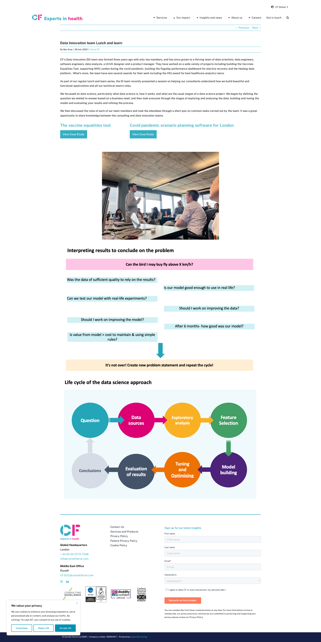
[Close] (77, 603)
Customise (22, 628)
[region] (43, 617)
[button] (287, 17)
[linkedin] (67, 581)
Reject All (43, 628)
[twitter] (61, 581)
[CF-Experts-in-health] (57, 15)
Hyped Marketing (139, 637)
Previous (244, 27)
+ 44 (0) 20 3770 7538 (74, 554)
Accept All (65, 628)
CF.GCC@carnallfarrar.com (76, 575)
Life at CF (95, 49)
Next (255, 27)
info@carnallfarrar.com (74, 558)
